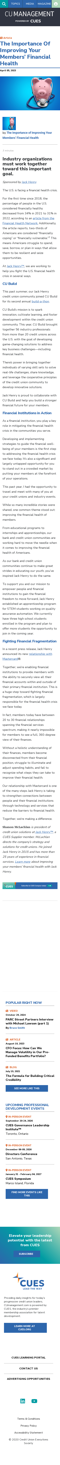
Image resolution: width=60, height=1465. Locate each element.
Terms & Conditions (28, 1418)
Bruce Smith (17, 1028)
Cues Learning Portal (29, 1357)
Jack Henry (29, 182)
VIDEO (30, 1017)
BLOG (30, 1074)
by (8, 1028)
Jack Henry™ (15, 266)
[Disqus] (30, 948)
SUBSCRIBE (26, 1254)
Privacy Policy (28, 1425)
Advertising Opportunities (28, 1379)
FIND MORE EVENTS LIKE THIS (27, 1194)
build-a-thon (40, 301)
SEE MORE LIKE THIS (27, 1088)
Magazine (44, 3)
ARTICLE (27, 1048)
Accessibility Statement (28, 1432)
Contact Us (28, 1368)
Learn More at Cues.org (24, 1328)
